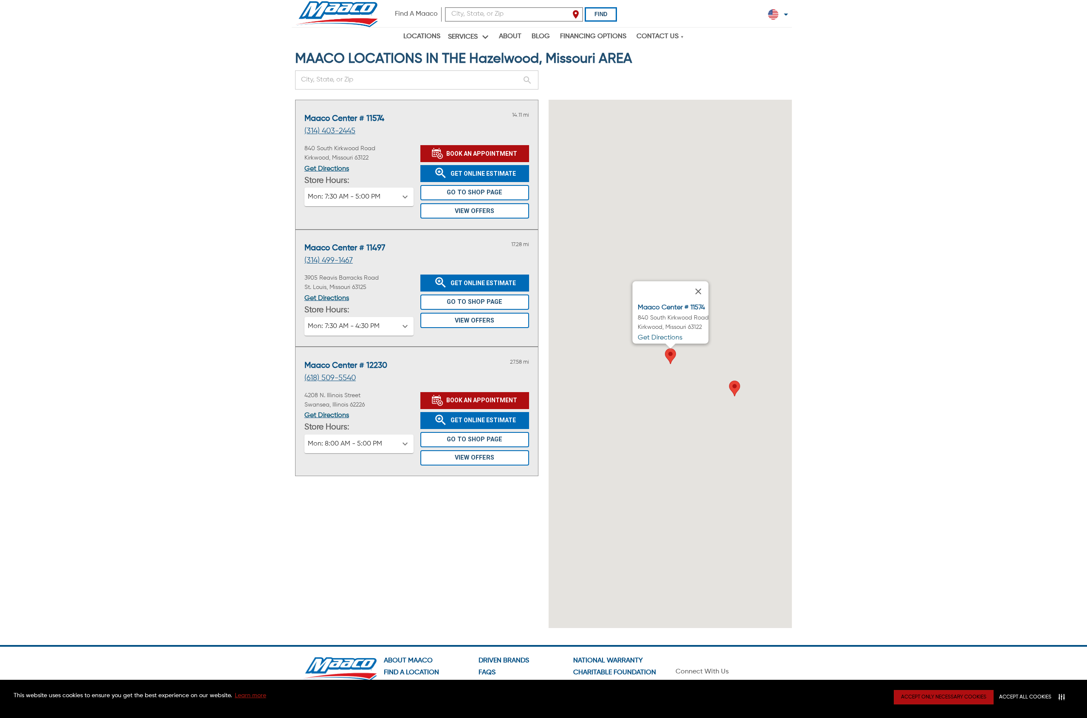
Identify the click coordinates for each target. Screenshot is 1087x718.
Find (600, 14)
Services (463, 37)
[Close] (698, 291)
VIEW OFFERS (474, 211)
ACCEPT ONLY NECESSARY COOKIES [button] (943, 697)
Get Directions (326, 168)
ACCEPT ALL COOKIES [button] (1025, 697)
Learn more (250, 695)
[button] (359, 197)
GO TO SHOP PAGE (474, 192)
